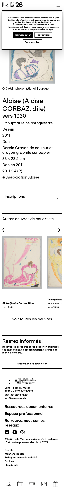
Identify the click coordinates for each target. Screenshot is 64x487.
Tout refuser (43, 34)
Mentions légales (14, 453)
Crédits (9, 450)
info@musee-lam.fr (15, 398)
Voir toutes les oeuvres (32, 319)
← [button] (4, 230)
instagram (22, 432)
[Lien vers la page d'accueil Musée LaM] (12, 6)
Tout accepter (23, 34)
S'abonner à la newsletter (32, 363)
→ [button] (57, 230)
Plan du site (11, 464)
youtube (14, 432)
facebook (7, 432)
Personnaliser (32, 42)
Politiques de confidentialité (21, 457)
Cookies (9, 461)
